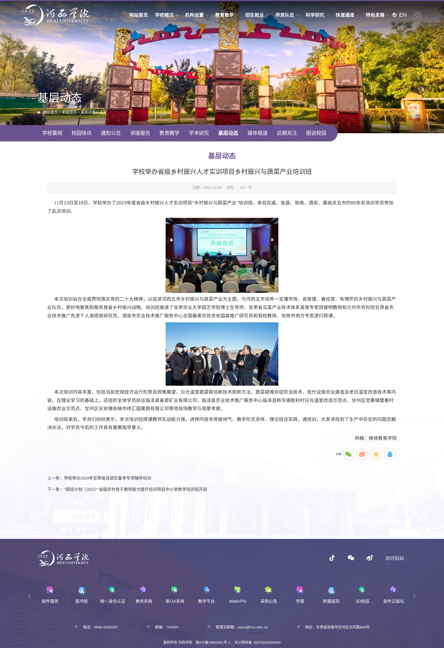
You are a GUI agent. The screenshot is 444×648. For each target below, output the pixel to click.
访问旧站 (394, 558)
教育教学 (169, 133)
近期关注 (287, 133)
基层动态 (88, 112)
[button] (29, 597)
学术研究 (199, 133)
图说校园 (316, 133)
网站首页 (50, 112)
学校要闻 (52, 133)
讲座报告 (140, 133)
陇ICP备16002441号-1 (213, 642)
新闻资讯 (69, 112)
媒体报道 (257, 133)
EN (403, 15)
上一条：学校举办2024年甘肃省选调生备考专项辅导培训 (99, 478)
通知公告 (111, 133)
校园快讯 (81, 133)
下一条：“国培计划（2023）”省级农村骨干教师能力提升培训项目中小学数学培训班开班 (127, 489)
